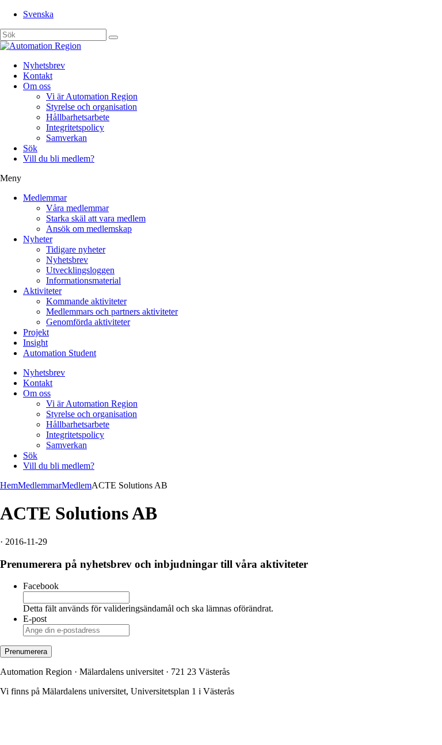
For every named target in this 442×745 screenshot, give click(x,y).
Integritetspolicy (75, 127)
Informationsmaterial (83, 280)
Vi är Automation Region (92, 96)
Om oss (37, 86)
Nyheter (37, 239)
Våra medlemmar (77, 208)
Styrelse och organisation (91, 107)
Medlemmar (45, 198)
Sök (30, 148)
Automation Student (59, 353)
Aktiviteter (42, 291)
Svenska (38, 14)
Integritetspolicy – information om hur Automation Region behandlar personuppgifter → (160, 730)
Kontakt (37, 76)
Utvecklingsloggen (80, 270)
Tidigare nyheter (75, 249)
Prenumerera (26, 651)
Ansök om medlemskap (89, 229)
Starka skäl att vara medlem (96, 218)
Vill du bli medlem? (58, 158)
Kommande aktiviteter (86, 301)
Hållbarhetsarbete (77, 117)
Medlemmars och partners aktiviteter (112, 311)
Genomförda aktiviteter (88, 322)
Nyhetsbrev (44, 65)
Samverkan (66, 138)
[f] (113, 37)
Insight (35, 342)
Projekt (36, 332)
